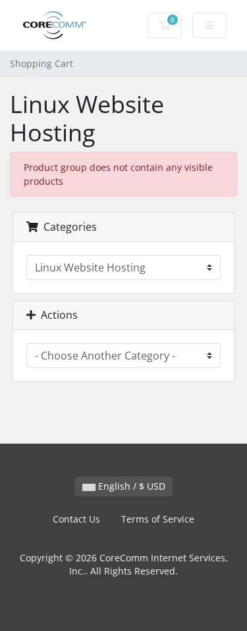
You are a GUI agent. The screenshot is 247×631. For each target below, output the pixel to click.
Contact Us (76, 519)
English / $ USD (130, 486)
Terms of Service (157, 519)
